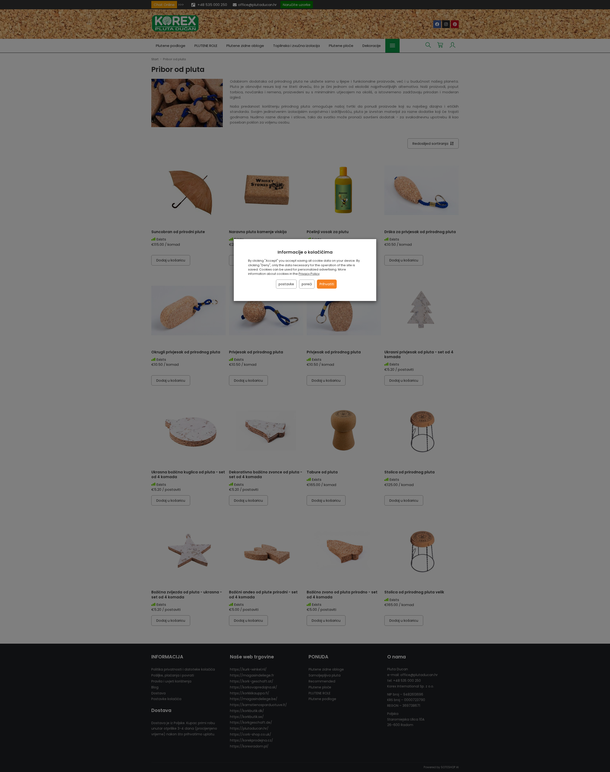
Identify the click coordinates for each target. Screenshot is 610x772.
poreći (307, 284)
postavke (286, 284)
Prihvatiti (327, 284)
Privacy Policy (309, 274)
